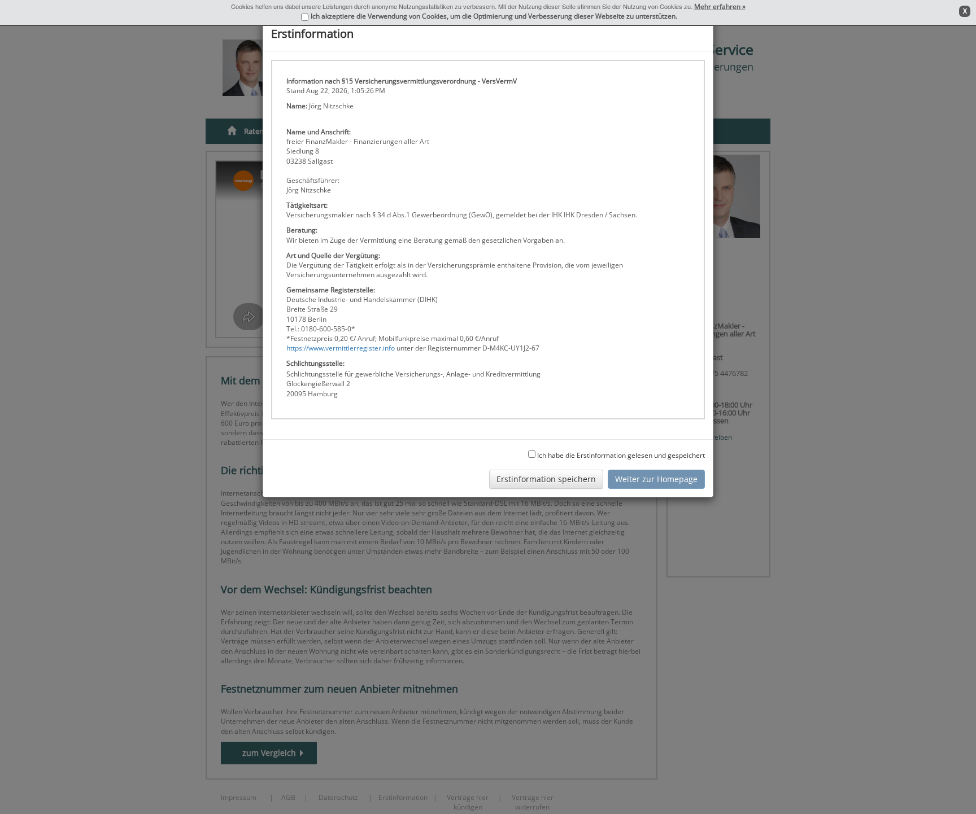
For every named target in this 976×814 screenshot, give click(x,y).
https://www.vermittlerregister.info (340, 348)
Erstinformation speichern (546, 479)
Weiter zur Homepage (656, 479)
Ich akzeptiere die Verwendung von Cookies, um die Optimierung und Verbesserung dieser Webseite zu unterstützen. (494, 16)
